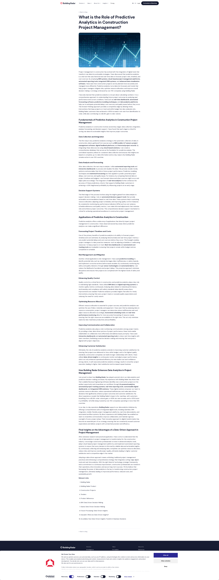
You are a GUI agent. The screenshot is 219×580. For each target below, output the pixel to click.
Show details (128, 576)
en (133, 3)
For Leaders (115, 549)
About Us (96, 3)
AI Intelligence (90, 549)
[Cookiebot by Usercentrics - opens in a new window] (50, 576)
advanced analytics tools (127, 442)
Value (88, 3)
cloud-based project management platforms (98, 444)
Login (138, 3)
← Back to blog (83, 12)
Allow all (165, 555)
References (141, 549)
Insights (105, 3)
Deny (165, 566)
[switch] (88, 576)
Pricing (112, 3)
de (135, 3)
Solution (81, 3)
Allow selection (165, 561)
